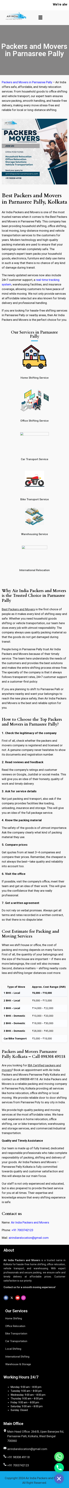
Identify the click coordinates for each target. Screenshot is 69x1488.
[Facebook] (6, 1297)
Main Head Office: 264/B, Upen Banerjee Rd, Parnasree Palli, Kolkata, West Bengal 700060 (35, 1436)
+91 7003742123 (22, 1230)
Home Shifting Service (35, 377)
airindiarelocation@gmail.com (29, 1237)
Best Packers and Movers (18, 609)
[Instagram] (23, 1297)
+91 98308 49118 (18, 1457)
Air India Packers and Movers (30, 1222)
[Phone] (59, 1468)
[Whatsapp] (59, 1457)
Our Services (16, 1311)
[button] (40, 17)
